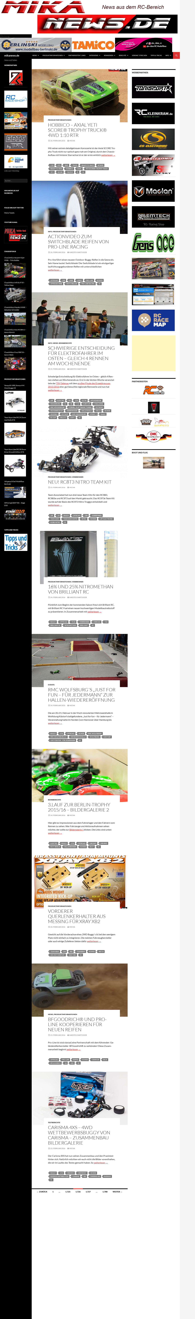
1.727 (88, 1191)
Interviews (93, 55)
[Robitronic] (153, 165)
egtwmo (99, 407)
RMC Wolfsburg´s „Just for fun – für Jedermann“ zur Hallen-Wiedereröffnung (81, 695)
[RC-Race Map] (153, 320)
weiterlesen (108, 155)
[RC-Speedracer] (146, 422)
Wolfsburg (94, 737)
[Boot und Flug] (153, 462)
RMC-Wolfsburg (95, 733)
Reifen (75, 1060)
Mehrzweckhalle (78, 737)
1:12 (77, 404)
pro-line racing (88, 284)
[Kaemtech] (153, 216)
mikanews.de (11, 55)
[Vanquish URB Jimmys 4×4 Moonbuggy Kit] (15, 401)
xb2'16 (101, 951)
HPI (69, 400)
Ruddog (107, 1176)
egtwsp (65, 414)
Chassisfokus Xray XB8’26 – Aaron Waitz (14, 353)
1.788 (104, 1191)
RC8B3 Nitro (55, 522)
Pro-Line (89, 280)
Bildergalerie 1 (76, 829)
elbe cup (86, 404)
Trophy (70, 172)
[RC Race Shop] (15, 99)
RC (83, 172)
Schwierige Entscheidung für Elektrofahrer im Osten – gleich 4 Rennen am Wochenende (81, 355)
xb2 (71, 951)
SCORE (60, 172)
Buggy (66, 515)
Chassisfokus (10, 251)
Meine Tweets (9, 213)
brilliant (84, 625)
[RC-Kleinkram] (153, 113)
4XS (84, 1176)
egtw (84, 400)
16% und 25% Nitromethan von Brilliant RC (80, 589)
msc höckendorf (57, 407)
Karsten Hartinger (78, 252)
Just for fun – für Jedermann (62, 740)
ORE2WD (93, 843)
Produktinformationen (53, 55)
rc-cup (53, 417)
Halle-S (63, 417)
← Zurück (42, 1191)
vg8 (105, 622)
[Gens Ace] (153, 242)
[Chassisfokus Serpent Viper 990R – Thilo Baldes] (15, 270)
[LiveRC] (154, 407)
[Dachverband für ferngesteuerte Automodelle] (154, 436)
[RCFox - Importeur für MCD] (15, 120)
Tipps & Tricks (156, 55)
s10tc (72, 417)
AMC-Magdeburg (79, 414)
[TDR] (15, 142)
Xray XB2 (72, 955)
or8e (71, 280)
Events (51, 685)
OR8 (63, 280)
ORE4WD (103, 843)
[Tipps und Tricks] (15, 542)
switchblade (71, 284)
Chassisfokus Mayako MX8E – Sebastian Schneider (15, 308)
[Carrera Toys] (153, 268)
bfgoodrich (55, 1063)
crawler (95, 1060)
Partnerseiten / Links (77, 55)
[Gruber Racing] (15, 77)
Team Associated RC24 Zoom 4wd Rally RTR (15, 418)
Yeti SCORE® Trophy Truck (97, 169)
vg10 (73, 622)
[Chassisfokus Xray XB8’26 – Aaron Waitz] (15, 364)
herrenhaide (72, 411)
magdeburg (55, 404)
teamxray (81, 951)
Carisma (75, 1176)
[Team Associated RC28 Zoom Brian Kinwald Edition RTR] (15, 465)
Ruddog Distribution (59, 1176)
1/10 (52, 165)
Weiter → (117, 1191)
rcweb (100, 165)
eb (71, 404)
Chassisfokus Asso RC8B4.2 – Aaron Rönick (15, 331)
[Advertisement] (154, 353)
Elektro (60, 400)
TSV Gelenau (62, 383)
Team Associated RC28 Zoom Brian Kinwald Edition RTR (15, 450)
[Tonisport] (153, 87)
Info (167, 55)
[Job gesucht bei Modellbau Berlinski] (15, 492)
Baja (105, 1060)
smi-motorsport (57, 955)
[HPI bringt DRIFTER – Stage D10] (15, 514)
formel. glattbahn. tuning (80, 407)
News (34, 55)
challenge (98, 404)
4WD (66, 165)
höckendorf (96, 400)
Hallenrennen (70, 847)
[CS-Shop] (153, 139)
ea (65, 404)
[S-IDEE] (143, 44)
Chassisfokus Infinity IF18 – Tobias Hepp (14, 283)
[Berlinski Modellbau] (35, 44)
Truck (75, 165)
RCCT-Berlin (55, 847)
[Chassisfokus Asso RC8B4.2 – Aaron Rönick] (15, 341)
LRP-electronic (106, 519)
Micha (72, 141)
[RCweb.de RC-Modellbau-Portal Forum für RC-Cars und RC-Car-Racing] (153, 391)
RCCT (92, 847)
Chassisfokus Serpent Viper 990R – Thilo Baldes (14, 259)
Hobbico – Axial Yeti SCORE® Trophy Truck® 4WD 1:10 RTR (77, 130)
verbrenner (97, 515)
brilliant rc (55, 625)
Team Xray (54, 951)
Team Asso (54, 519)
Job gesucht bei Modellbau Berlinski (14, 482)
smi (64, 951)
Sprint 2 (93, 414)
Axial (79, 169)
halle (98, 411)
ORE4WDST (82, 1173)
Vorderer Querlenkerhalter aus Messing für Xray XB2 (76, 916)
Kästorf (107, 737)
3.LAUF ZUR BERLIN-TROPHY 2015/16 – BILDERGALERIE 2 (79, 807)
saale (103, 414)
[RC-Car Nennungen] (153, 294)
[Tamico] (93, 44)
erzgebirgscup (56, 411)
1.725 (67, 1191)
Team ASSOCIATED (70, 519)
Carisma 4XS (95, 1176)
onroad (96, 622)
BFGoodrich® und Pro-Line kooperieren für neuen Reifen (77, 1024)
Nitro (84, 519)
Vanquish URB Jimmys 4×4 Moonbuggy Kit (14, 386)
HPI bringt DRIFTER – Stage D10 (14, 504)
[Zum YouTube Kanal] (15, 234)
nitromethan (70, 625)
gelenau (54, 414)
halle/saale (87, 411)
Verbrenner (77, 477)
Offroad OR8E (56, 284)
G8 (66, 1063)
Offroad (54, 280)
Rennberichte (65, 343)
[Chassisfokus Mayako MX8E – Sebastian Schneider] (15, 319)
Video (79, 280)
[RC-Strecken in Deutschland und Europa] (161, 422)
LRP (51, 400)
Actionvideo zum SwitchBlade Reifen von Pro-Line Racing (78, 241)
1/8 (58, 515)
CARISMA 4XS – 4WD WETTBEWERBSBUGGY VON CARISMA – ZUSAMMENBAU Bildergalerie (79, 1135)
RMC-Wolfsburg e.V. (58, 737)
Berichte (122, 55)
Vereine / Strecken (139, 55)
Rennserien (108, 55)
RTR (59, 165)
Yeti (52, 172)
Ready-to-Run (56, 169)
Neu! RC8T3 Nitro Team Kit (79, 482)
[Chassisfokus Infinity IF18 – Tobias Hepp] (15, 295)
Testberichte (54, 1122)
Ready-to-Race (88, 165)
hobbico (69, 169)
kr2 (72, 1063)
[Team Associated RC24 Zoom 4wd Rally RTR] (15, 433)
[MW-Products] (153, 191)
